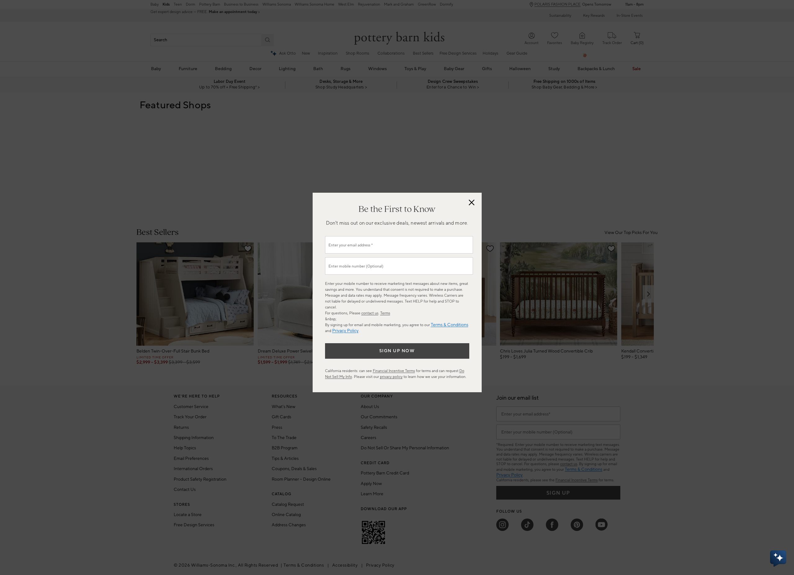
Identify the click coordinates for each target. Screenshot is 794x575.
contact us (369, 313)
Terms (385, 313)
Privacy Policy (345, 331)
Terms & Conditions (449, 325)
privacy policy (391, 377)
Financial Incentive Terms (394, 371)
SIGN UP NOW (397, 351)
